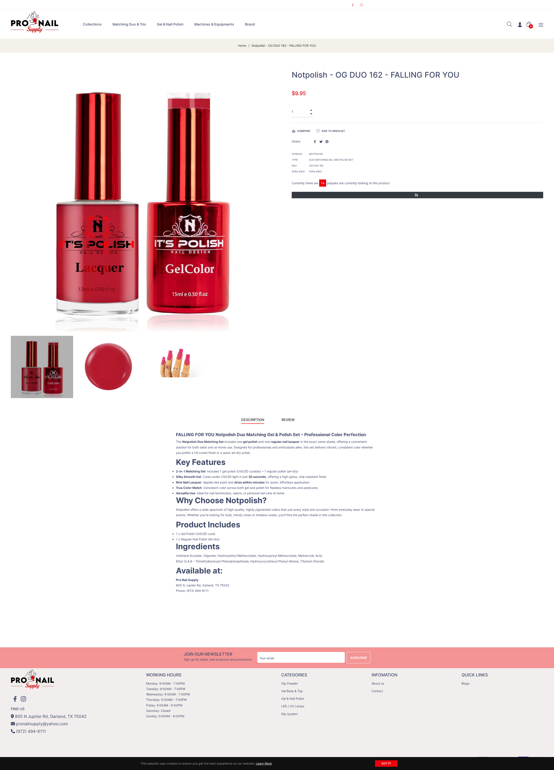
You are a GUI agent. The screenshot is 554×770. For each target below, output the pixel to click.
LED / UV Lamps (292, 706)
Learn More (264, 763)
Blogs (465, 683)
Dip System (289, 714)
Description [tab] (252, 420)
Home (242, 45)
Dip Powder (289, 683)
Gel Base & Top (292, 691)
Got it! (386, 763)
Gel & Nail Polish (292, 698)
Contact (377, 691)
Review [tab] (289, 420)
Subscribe (358, 658)
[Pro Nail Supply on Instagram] (361, 5)
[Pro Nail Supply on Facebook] (352, 5)
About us (378, 683)
